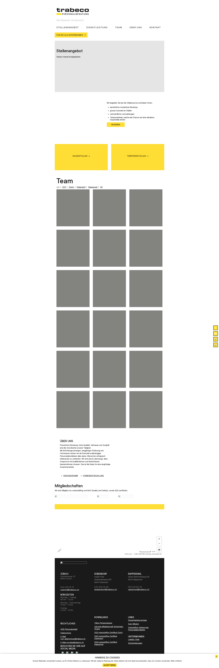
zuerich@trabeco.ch (146, 253)
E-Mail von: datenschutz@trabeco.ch (72, 637)
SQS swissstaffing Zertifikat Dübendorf (105, 637)
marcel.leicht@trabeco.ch (109, 253)
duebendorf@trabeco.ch (146, 295)
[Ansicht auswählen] (159, 550)
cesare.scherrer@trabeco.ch (146, 373)
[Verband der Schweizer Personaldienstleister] (71, 498)
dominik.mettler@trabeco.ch (146, 214)
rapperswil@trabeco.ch (109, 334)
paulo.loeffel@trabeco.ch (146, 336)
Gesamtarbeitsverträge (137, 620)
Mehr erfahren (176, 661)
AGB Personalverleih (68, 629)
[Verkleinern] (159, 543)
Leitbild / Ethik (133, 639)
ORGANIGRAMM (70, 476)
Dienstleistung (97, 27)
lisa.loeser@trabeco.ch (73, 254)
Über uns (136, 27)
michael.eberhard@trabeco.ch (73, 334)
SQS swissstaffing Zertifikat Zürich (108, 632)
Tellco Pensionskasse (103, 623)
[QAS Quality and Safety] (102, 498)
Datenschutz (65, 633)
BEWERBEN (115, 125)
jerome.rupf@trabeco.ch (73, 212)
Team (118, 27)
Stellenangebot (67, 27)
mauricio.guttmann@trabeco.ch (73, 376)
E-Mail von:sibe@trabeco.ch (72, 642)
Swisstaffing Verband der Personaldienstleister (138, 628)
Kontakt (155, 27)
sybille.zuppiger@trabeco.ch (109, 376)
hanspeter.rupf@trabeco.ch (73, 414)
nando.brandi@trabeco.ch (73, 295)
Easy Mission (133, 624)
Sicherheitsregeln (135, 643)
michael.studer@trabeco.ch (109, 215)
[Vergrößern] (159, 539)
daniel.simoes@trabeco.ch (109, 295)
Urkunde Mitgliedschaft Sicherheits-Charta (109, 627)
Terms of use (128, 554)
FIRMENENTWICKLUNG (93, 476)
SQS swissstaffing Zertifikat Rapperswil (105, 643)
